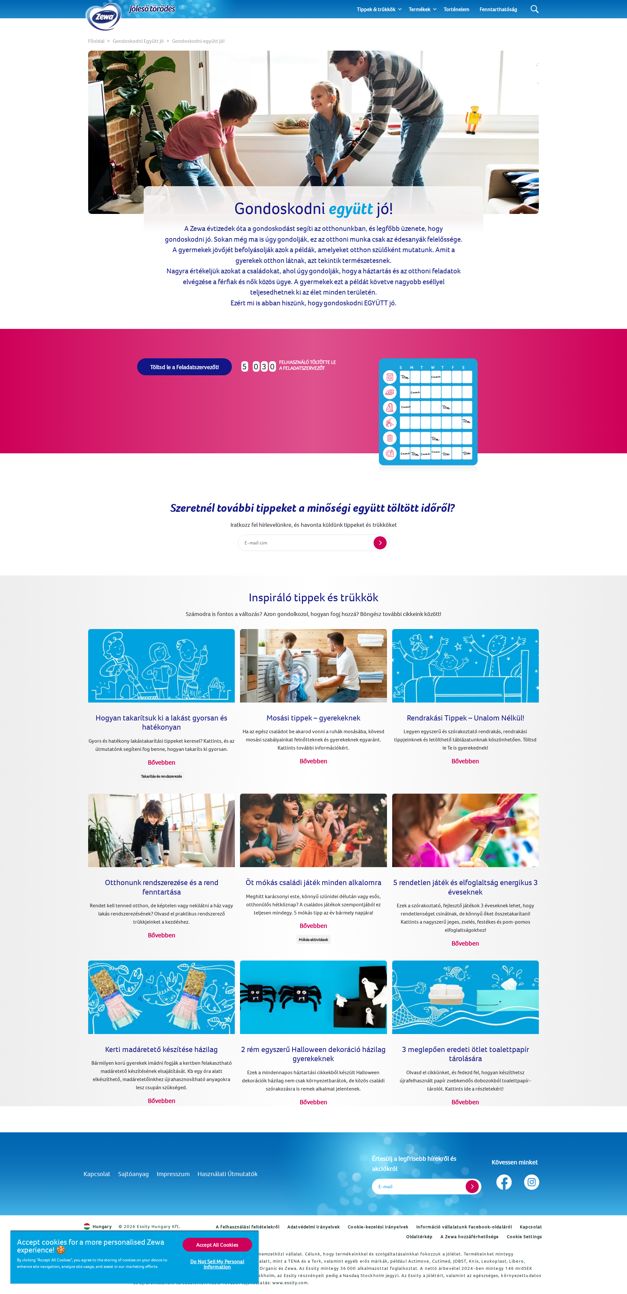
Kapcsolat (97, 1174)
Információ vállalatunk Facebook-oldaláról (464, 1227)
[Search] (534, 9)
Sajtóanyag (133, 1174)
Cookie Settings (524, 1236)
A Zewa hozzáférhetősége (470, 1236)
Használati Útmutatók (228, 1174)
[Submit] (380, 542)
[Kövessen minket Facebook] (504, 1180)
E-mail (385, 1186)
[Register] (472, 1186)
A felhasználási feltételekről (248, 1227)
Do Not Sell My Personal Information (217, 1264)
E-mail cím (256, 543)
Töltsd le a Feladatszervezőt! (184, 367)
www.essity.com (290, 1283)
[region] (134, 1257)
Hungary (102, 1226)
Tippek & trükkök (376, 9)
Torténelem (456, 9)
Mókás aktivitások (313, 939)
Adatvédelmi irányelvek (313, 1227)
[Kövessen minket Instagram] (531, 1180)
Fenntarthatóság (498, 9)
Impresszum (173, 1174)
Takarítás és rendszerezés (161, 776)
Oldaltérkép (419, 1236)
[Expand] (400, 9)
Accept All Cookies (217, 1244)
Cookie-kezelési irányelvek (378, 1227)
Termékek (419, 9)
